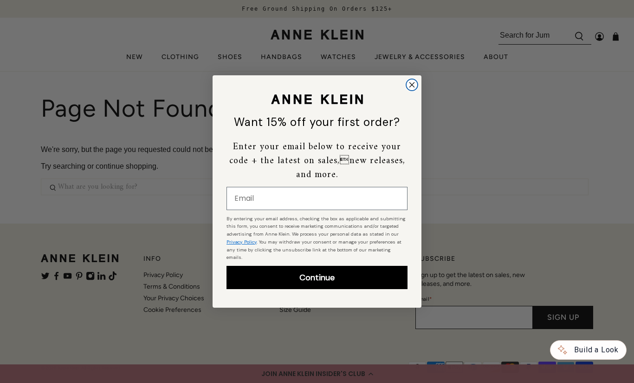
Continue (317, 277)
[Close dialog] (412, 85)
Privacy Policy (241, 242)
